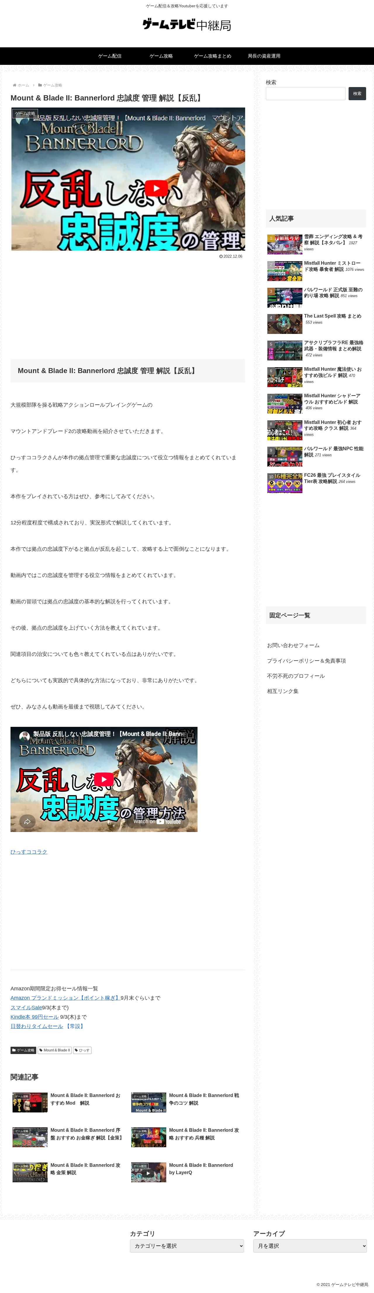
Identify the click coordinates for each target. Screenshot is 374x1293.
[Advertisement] (128, 304)
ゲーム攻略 (25, 1050)
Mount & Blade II (57, 1050)
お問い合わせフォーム (293, 645)
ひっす (84, 1050)
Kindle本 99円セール (35, 1017)
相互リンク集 (283, 691)
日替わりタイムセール (37, 1026)
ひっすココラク (29, 852)
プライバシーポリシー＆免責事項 (306, 661)
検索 (271, 82)
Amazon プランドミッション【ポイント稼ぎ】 (66, 998)
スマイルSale (26, 1008)
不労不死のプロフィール (296, 676)
